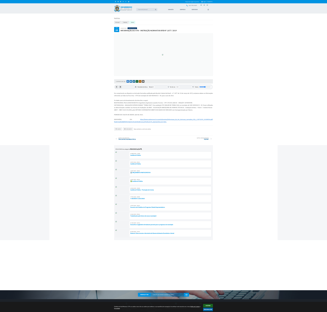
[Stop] (120, 87)
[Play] (116, 87)
